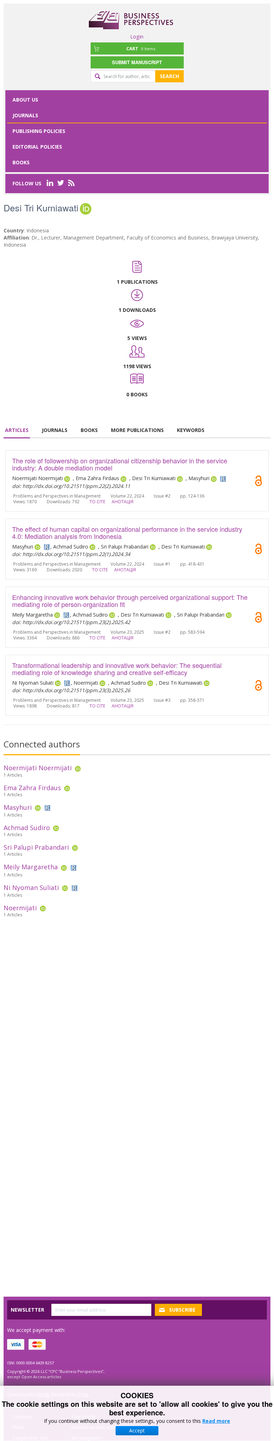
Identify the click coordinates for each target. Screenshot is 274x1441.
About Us (25, 99)
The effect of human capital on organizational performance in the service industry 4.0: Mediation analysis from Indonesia (127, 532)
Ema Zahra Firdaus (32, 787)
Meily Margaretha (31, 867)
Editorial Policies (37, 146)
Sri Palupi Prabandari (36, 847)
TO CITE (97, 502)
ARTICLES (17, 430)
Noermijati (20, 908)
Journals (25, 115)
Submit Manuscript (137, 62)
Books (21, 162)
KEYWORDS (190, 430)
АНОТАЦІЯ (122, 502)
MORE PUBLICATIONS (137, 430)
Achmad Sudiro (27, 827)
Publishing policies (38, 131)
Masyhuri (18, 807)
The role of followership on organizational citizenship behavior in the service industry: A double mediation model (119, 464)
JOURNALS (54, 430)
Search (169, 76)
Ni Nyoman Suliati (31, 887)
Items (140, 48)
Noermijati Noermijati (38, 767)
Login (136, 36)
